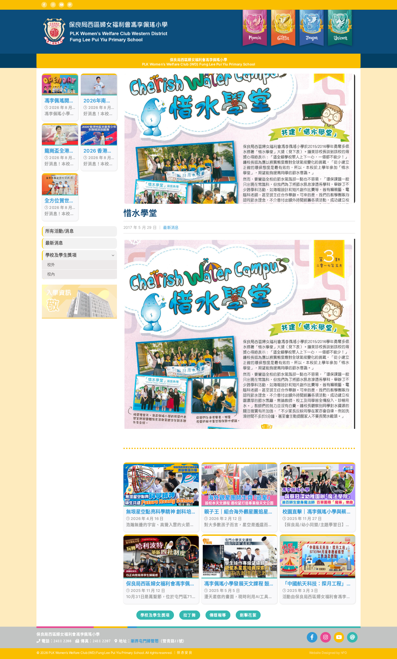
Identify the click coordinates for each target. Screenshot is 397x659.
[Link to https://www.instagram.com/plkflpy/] (53, 5)
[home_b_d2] (79, 286)
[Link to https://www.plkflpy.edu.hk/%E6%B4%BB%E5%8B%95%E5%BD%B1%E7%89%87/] (339, 637)
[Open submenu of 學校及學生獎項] (114, 255)
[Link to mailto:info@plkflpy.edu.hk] (70, 5)
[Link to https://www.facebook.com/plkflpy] (44, 5)
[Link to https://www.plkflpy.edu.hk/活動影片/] (61, 5)
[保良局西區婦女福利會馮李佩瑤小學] (105, 20)
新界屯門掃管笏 (145, 641)
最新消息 (171, 227)
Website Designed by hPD (328, 653)
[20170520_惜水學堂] (239, 75)
